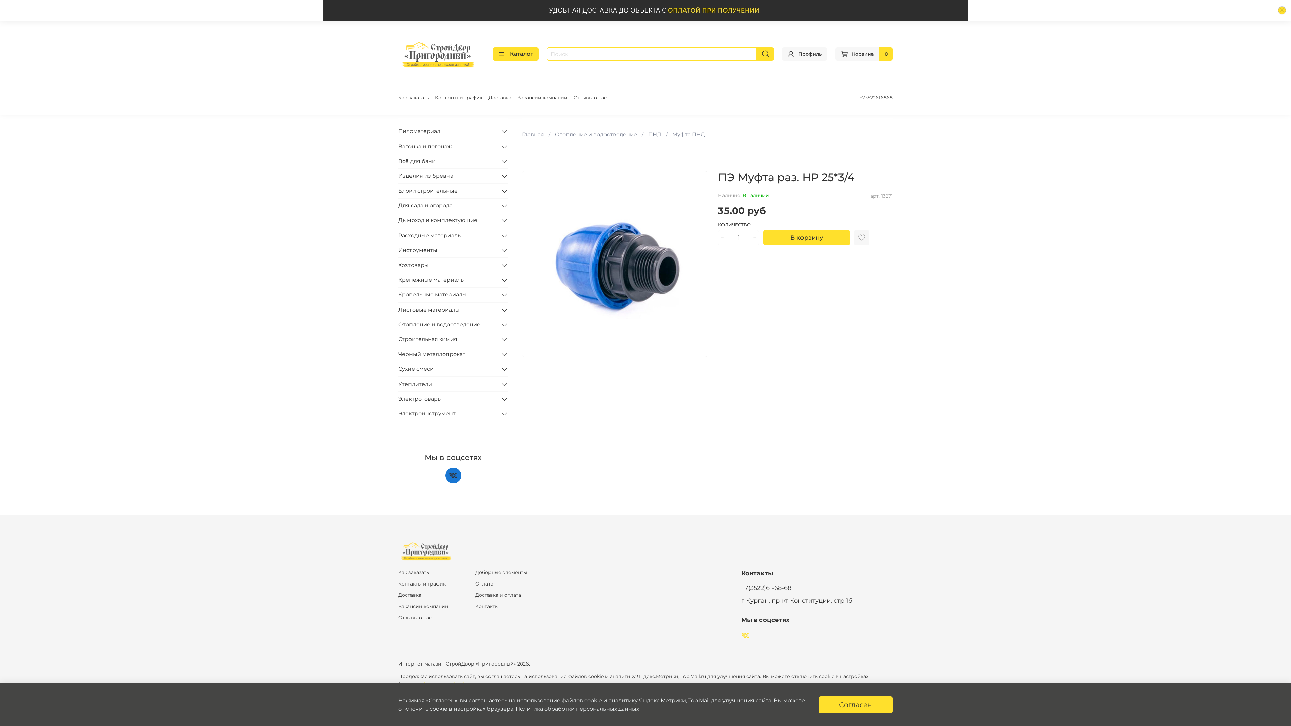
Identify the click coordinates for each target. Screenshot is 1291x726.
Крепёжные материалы (431, 280)
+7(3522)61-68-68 (766, 587)
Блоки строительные (428, 191)
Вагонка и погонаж (425, 146)
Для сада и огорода (425, 205)
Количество (734, 224)
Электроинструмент (427, 413)
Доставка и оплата (498, 595)
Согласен (855, 705)
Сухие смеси (416, 369)
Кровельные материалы (432, 294)
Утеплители (415, 384)
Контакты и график (458, 98)
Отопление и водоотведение (596, 134)
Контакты (487, 606)
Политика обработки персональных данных (577, 708)
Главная (533, 134)
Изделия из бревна (425, 176)
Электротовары (420, 399)
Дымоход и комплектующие (437, 220)
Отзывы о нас (590, 98)
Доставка (499, 98)
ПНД (654, 134)
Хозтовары (413, 265)
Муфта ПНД (688, 134)
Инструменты (417, 250)
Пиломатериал (419, 131)
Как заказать (413, 98)
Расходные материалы (430, 235)
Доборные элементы (501, 572)
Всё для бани (417, 161)
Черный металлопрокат (431, 354)
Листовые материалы (429, 310)
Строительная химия (427, 339)
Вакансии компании (542, 98)
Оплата (484, 584)
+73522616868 (876, 98)
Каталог (521, 54)
